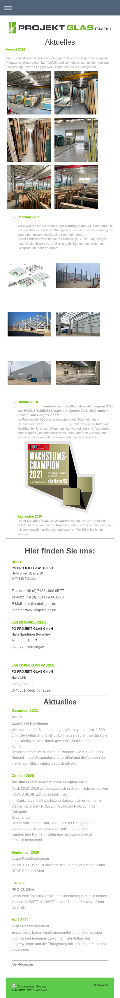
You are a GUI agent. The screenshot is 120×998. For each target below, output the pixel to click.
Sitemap (41, 986)
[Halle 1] (29, 187)
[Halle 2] (29, 92)
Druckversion (26, 986)
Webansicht (101, 985)
